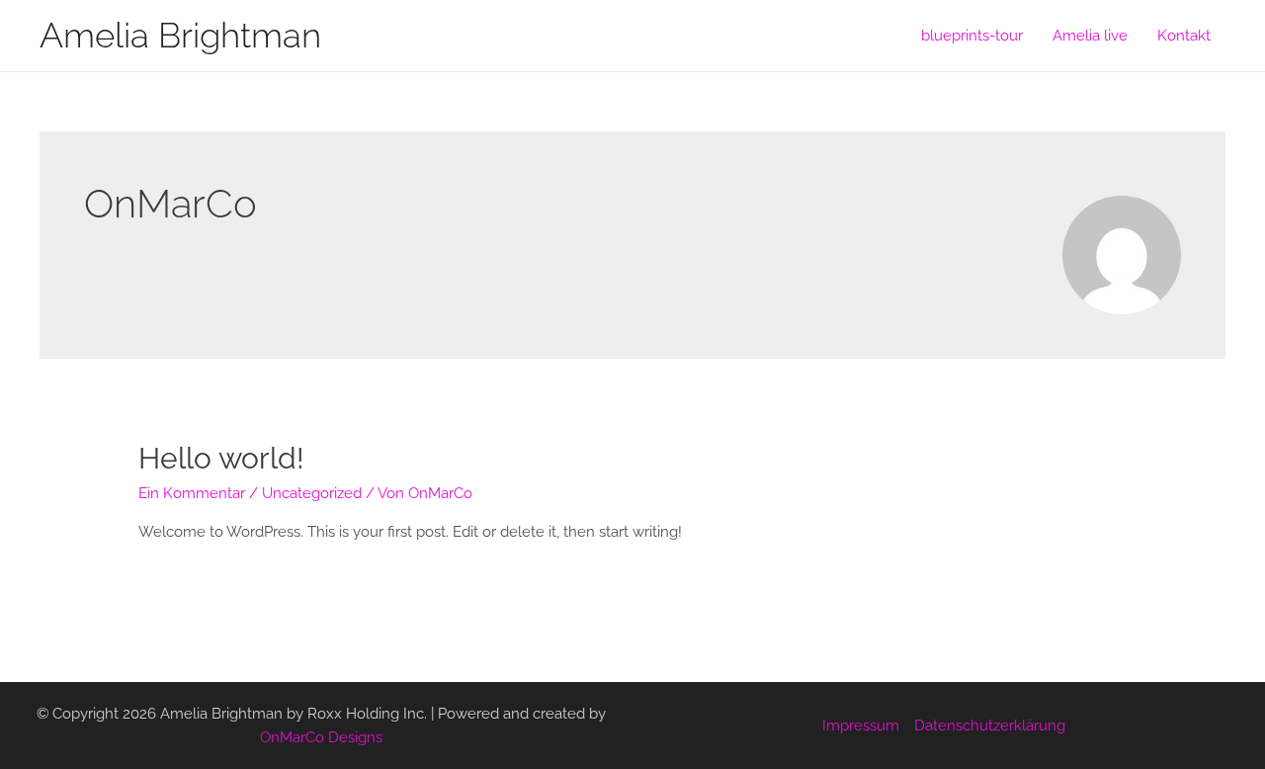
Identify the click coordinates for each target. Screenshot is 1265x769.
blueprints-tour (972, 35)
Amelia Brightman (180, 35)
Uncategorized (312, 493)
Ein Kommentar (191, 493)
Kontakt (1184, 35)
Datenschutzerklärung (989, 725)
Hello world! (221, 458)
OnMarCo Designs (321, 737)
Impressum (860, 725)
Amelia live (1090, 35)
